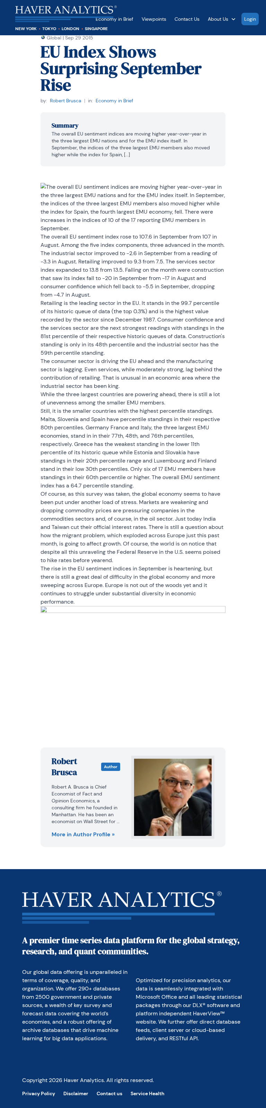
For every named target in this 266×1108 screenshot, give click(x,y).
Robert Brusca (65, 100)
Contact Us (187, 19)
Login (250, 19)
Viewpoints (154, 19)
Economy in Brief (114, 100)
